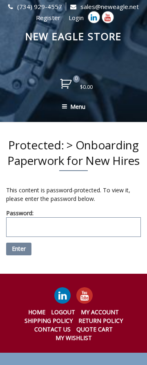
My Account (100, 312)
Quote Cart (94, 329)
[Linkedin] (94, 17)
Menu (77, 106)
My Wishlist (74, 338)
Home (36, 312)
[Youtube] (108, 17)
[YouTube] (84, 295)
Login (76, 18)
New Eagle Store (73, 36)
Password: (19, 213)
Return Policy (100, 320)
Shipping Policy (48, 320)
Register (48, 18)
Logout (63, 312)
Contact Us (52, 329)
